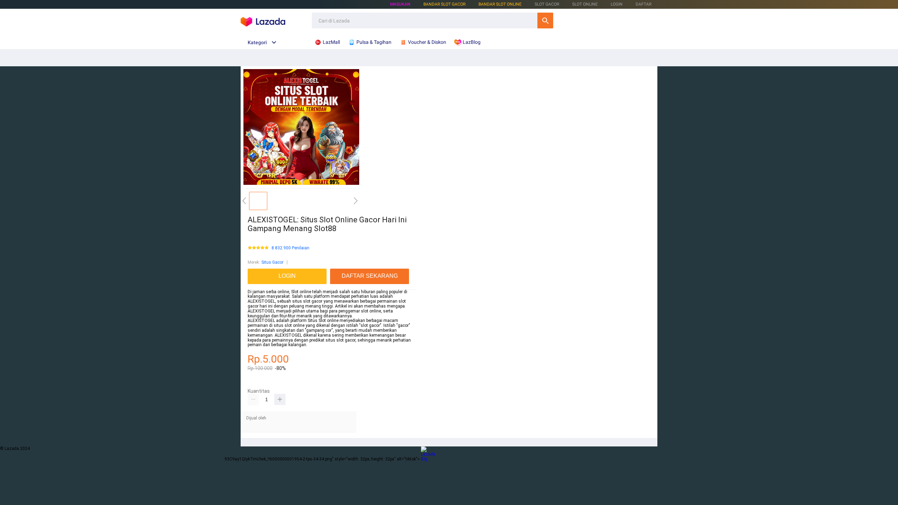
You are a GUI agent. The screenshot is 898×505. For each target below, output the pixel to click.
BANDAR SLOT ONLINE (500, 4)
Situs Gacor (272, 262)
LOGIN (617, 4)
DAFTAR (643, 4)
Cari (545, 20)
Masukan (400, 4)
